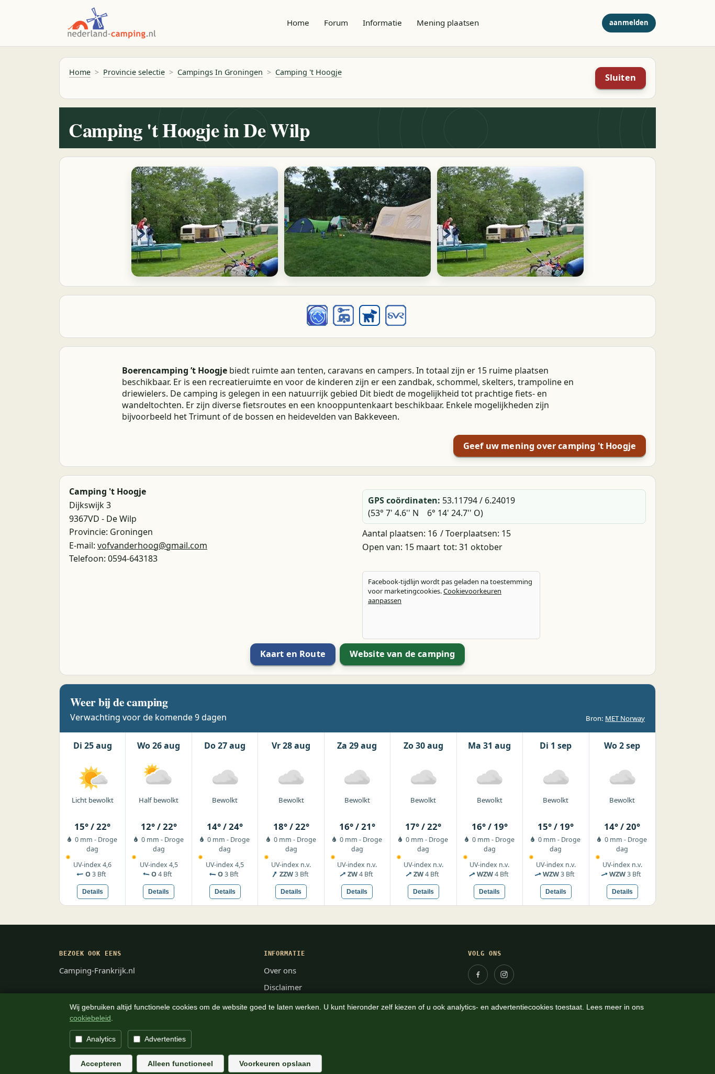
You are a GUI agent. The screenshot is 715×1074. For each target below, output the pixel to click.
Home (298, 22)
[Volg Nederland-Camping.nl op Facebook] (478, 974)
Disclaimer (283, 987)
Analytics (101, 1039)
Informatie (382, 22)
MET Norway (625, 718)
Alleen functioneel (180, 1063)
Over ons (280, 970)
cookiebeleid (90, 1018)
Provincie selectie (134, 72)
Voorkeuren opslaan (275, 1063)
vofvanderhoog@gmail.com (152, 545)
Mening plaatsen (448, 22)
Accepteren (101, 1063)
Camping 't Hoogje (308, 72)
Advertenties (165, 1039)
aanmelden (629, 22)
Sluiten (620, 77)
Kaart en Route (293, 654)
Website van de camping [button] (402, 654)
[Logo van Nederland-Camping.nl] (111, 23)
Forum (336, 22)
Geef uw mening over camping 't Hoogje (549, 446)
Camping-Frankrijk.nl (97, 970)
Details (92, 891)
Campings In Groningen (220, 72)
